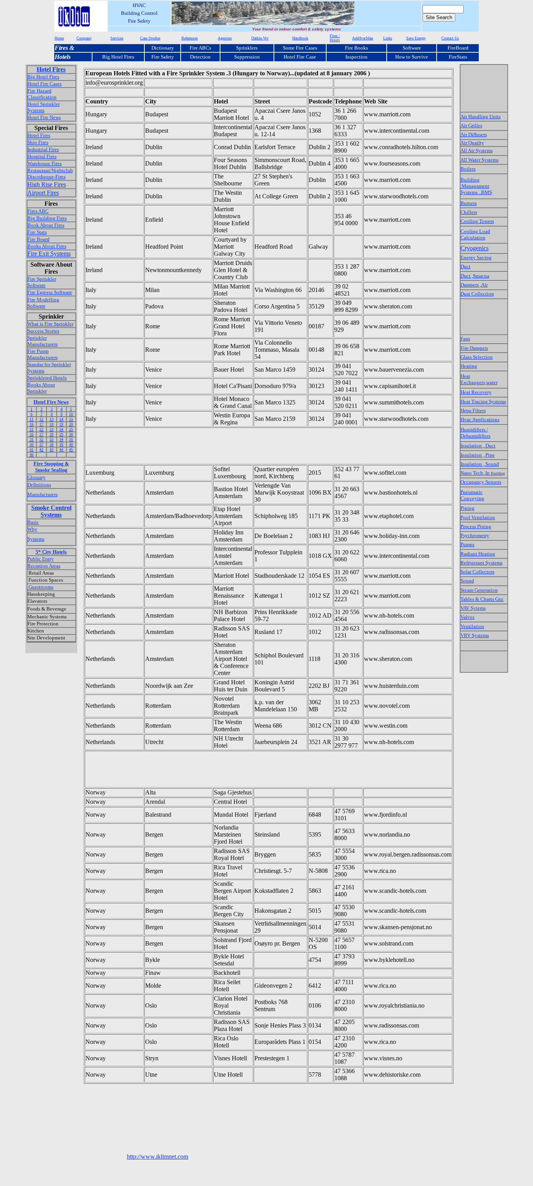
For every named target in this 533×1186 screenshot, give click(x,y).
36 (32, 444)
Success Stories (43, 331)
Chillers (468, 212)
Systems (35, 539)
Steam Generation (479, 590)
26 (32, 434)
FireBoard (458, 48)
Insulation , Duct (478, 446)
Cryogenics (474, 248)
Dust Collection (477, 294)
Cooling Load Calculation (475, 234)
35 (71, 439)
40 (71, 444)
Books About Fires (46, 246)
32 (41, 439)
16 (32, 424)
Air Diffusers (473, 134)
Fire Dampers (474, 348)
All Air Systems (476, 150)
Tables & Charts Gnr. (482, 599)
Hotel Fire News (44, 117)
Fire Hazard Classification (42, 94)
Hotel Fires (51, 69)
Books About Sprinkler (41, 388)
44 (61, 449)
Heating (468, 366)
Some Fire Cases (300, 48)
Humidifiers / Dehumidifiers (475, 433)
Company (84, 38)
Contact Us (450, 38)
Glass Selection (476, 357)
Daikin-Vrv (259, 38)
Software (412, 48)
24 (61, 429)
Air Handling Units (480, 116)
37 (41, 444)
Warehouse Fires (44, 163)
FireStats (458, 57)
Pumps (467, 544)
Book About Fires (45, 225)
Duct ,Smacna (474, 276)
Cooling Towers (477, 221)
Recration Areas (43, 566)
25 (71, 429)
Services (116, 38)
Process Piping (475, 526)
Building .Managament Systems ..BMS (476, 186)
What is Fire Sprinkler (50, 324)
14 (61, 419)
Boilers (468, 169)
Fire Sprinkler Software (41, 282)
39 (61, 444)
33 (51, 439)
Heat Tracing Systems (483, 401)
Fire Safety (162, 57)
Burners (468, 203)
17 (41, 424)
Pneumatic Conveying (472, 495)
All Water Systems (479, 160)
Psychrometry (474, 535)
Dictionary (162, 48)
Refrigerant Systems (481, 563)
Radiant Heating (477, 554)
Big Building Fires (47, 218)
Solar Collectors (477, 572)
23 (51, 429)
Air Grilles (471, 125)
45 (71, 449)
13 (51, 419)
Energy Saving (476, 257)
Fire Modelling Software (43, 303)
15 (71, 419)
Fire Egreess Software (49, 292)
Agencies (225, 38)
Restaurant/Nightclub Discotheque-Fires (50, 173)
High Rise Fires (46, 184)
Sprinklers (247, 48)
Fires (61, 48)
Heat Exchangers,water (478, 379)
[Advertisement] (227, 445)
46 (32, 454)
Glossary (36, 477)
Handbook (300, 38)
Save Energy (416, 38)
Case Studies (150, 38)
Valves (467, 617)
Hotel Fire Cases (44, 84)
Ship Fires (37, 142)
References (189, 38)
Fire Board (38, 239)
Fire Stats (37, 232)
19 (61, 424)
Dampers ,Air (474, 285)
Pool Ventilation (477, 517)
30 (71, 434)
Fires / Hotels (335, 38)
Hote (61, 56)
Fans (465, 339)
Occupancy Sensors (480, 482)
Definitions (39, 485)
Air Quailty (472, 143)
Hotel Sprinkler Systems (43, 107)
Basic (33, 522)
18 (51, 424)
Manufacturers (42, 494)
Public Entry (40, 559)
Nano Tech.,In (482, 473)
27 (41, 434)
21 (32, 429)
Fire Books (356, 48)
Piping (467, 508)
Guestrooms (40, 587)
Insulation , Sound (479, 464)
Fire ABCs (200, 48)
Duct (465, 266)
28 (51, 434)
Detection (200, 57)
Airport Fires (43, 192)
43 (51, 449)
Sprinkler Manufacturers (42, 341)
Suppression (247, 57)
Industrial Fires (43, 149)
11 (32, 419)
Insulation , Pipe (477, 455)
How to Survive (411, 57)
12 (41, 419)
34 (61, 439)
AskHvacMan (362, 38)
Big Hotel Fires (118, 57)
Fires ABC (38, 211)
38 (51, 444)
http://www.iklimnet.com (157, 1156)
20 (71, 424)
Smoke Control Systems (51, 511)
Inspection (356, 57)
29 (61, 434)
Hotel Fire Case (300, 57)
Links (387, 38)
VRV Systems (474, 635)
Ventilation (472, 626)
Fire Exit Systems (49, 253)
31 (32, 439)
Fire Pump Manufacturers (42, 354)
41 (32, 449)
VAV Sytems (473, 608)
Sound (467, 581)
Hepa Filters (473, 410)
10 (71, 414)
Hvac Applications (479, 419)
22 (41, 429)
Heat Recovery (476, 392)
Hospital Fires (42, 156)
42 (41, 449)
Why (32, 529)
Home (59, 38)
